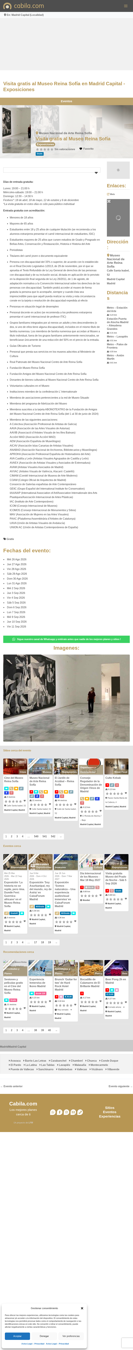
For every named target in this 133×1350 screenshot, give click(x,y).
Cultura (98, 867)
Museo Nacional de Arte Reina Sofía (65, 133)
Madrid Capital (17, 1046)
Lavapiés (64, 1065)
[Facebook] (59, 1112)
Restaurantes (69, 772)
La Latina (31, 1065)
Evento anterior (11, 1086)
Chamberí (76, 1060)
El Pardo (15, 1065)
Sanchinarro (46, 1069)
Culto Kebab (113, 777)
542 (53, 836)
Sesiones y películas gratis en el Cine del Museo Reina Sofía (13, 986)
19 (49, 942)
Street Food (120, 772)
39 (42, 1030)
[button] (82, 1308)
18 (42, 942)
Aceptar (17, 1336)
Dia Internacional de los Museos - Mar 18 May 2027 (90, 877)
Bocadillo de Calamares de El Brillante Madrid (90, 983)
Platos (98, 973)
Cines (23, 772)
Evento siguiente (121, 1086)
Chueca (91, 1060)
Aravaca (15, 1060)
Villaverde (113, 1069)
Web (112, 194)
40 (49, 1030)
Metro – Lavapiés (117, 336)
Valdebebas (64, 1069)
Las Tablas (47, 1065)
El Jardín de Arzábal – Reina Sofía (64, 781)
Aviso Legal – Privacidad (32, 1344)
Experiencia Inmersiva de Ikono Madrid (38, 983)
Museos (47, 772)
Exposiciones (45, 144)
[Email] (73, 1112)
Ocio (48, 973)
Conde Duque (109, 1060)
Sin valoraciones (64, 149)
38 (35, 1030)
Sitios (110, 1108)
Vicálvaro (97, 1069)
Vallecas (81, 1069)
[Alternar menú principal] (126, 6)
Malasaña (80, 1065)
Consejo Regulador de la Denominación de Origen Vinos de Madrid (91, 784)
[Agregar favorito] (25, 801)
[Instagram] (66, 1112)
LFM (31, 1122)
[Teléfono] (80, 1112)
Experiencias (110, 1116)
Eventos (66, 101)
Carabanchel (58, 1060)
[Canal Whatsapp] (53, 1112)
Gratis (10, 539)
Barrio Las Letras (35, 1060)
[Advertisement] (66, 44)
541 (44, 836)
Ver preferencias (71, 1336)
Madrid (4, 1046)
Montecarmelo (99, 1065)
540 (36, 836)
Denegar (44, 1336)
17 (35, 942)
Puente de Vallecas (22, 1069)
